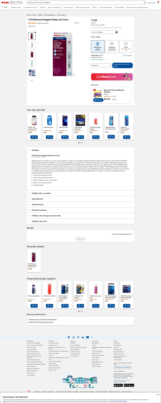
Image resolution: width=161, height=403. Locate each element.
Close (158, 394)
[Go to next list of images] (32, 80)
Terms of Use (123, 401)
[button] (127, 55)
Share (77, 23)
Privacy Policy (114, 401)
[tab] (32, 36)
